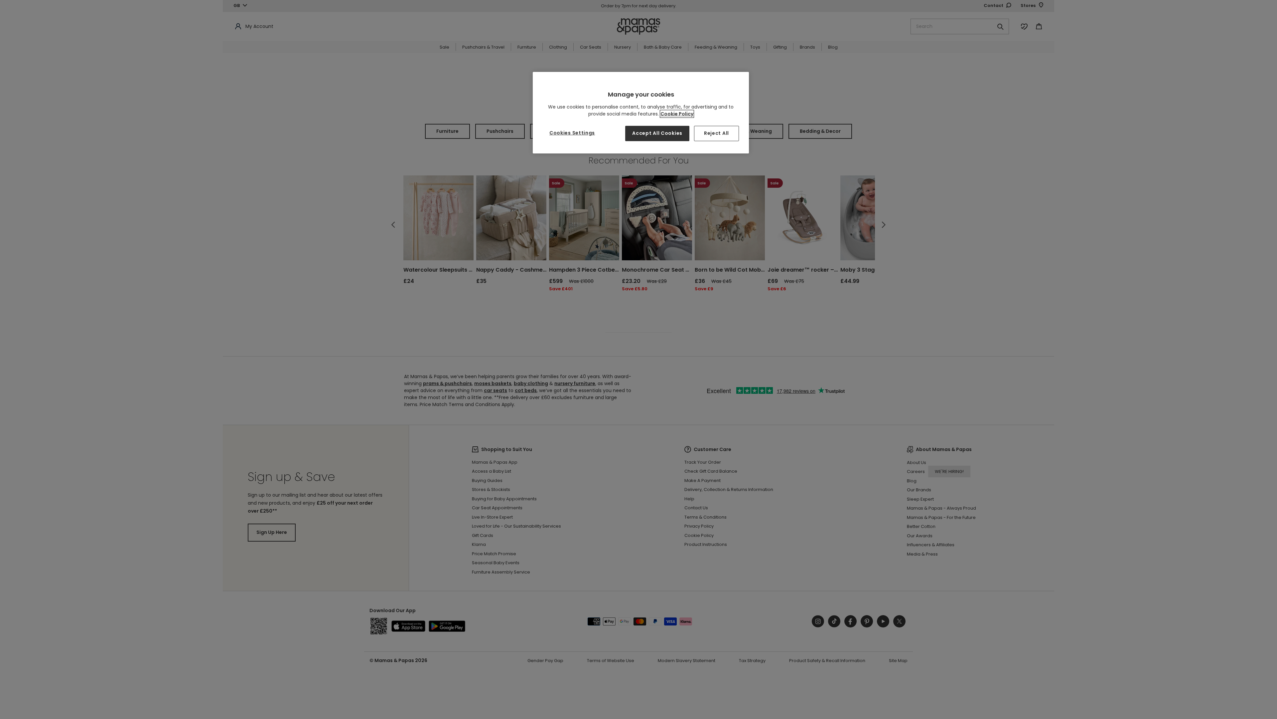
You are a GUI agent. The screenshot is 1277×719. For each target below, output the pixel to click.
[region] (641, 112)
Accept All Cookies (657, 133)
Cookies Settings (572, 132)
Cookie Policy (676, 114)
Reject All (716, 133)
